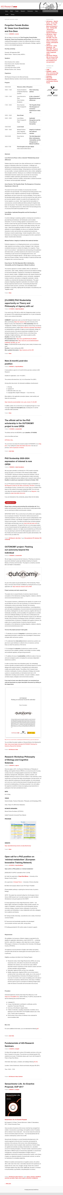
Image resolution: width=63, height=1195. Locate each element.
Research (23, 11)
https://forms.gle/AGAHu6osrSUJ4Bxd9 (26, 338)
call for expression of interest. (16, 447)
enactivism (7, 1178)
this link (36, 1061)
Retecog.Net (49, 77)
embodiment (38, 1176)
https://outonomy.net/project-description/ (31, 327)
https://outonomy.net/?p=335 (26, 350)
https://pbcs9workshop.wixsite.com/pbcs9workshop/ (18, 845)
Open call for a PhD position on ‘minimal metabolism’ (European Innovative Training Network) (20, 859)
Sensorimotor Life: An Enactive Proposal (16, 1119)
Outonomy (37, 538)
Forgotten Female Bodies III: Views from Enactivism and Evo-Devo (17, 28)
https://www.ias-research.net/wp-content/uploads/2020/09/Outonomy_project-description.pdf (21, 739)
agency (28, 1176)
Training (12, 14)
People (16, 11)
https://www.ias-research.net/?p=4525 (22, 586)
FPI (33, 538)
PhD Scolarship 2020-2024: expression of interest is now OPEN (18, 461)
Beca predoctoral (28, 538)
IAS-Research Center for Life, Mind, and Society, (17, 485)
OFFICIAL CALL (9, 440)
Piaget (16, 1178)
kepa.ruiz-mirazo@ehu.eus (12, 996)
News (36, 11)
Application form (10, 502)
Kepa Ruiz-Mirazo (19, 366)
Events (6, 14)
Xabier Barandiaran (19, 309)
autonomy (33, 1176)
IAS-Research (12, 538)
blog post (34, 491)
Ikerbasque (49, 76)
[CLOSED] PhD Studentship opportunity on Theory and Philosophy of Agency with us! (19, 303)
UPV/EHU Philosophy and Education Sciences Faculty (52, 81)
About (11, 11)
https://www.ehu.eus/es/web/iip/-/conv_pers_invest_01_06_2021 (21, 402)
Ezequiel (17, 1048)
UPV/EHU (32, 485)
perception (12, 1178)
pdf (37, 1028)
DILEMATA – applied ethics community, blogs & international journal (52, 73)
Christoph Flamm (17, 882)
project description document (23, 445)
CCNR (47, 69)
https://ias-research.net (20, 322)
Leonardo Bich (18, 429)
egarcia (17, 765)
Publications (30, 11)
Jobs (10, 451)
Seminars (20, 1076)
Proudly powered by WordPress (31, 1189)
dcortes (17, 34)
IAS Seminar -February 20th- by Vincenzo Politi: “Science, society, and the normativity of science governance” (52, 59)
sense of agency (22, 1178)
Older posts (8, 1183)
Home (6, 11)
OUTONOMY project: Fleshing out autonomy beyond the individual (19, 549)
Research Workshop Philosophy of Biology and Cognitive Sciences (20, 759)
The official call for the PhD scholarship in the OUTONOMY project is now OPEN (19, 423)
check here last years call (30, 523)
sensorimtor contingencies (32, 1178)
